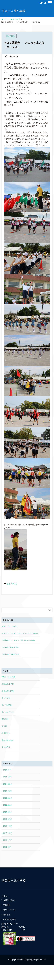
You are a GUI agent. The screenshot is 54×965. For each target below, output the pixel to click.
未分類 (4, 726)
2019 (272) (7, 819)
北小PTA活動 (7, 705)
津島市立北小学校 (14, 11)
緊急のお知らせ (8, 740)
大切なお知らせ (9, 900)
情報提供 (5, 719)
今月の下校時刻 (8, 691)
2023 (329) (7, 791)
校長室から (6, 733)
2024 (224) (7, 784)
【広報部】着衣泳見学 (10, 654)
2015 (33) (6, 847)
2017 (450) (7, 833)
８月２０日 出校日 (9, 626)
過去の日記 (12, 584)
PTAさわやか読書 (8, 677)
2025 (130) (7, 777)
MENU (43, 3)
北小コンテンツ (8, 712)
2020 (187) (7, 812)
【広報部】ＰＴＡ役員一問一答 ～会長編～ (18, 640)
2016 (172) (7, 840)
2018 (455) (7, 826)
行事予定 (6, 915)
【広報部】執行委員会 (10, 647)
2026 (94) (6, 770)
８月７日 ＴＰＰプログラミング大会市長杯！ (20, 633)
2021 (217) (7, 805)
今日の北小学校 (8, 684)
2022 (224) (7, 798)
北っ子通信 (6, 698)
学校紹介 (6, 905)
